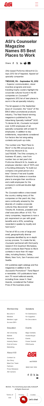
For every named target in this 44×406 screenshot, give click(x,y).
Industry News (12, 341)
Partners (10, 366)
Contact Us (11, 357)
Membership (12, 309)
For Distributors (31, 314)
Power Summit (31, 341)
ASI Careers (11, 372)
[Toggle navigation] (36, 4)
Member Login (12, 319)
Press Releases (12, 369)
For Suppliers (30, 316)
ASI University (12, 333)
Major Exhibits (31, 333)
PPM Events (30, 344)
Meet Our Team (12, 363)
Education (11, 328)
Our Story (10, 360)
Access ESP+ (12, 322)
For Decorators (31, 319)
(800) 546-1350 (31, 367)
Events (29, 328)
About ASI (11, 352)
